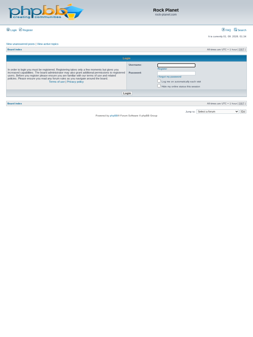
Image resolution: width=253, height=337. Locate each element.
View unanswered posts (20, 43)
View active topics (48, 43)
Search (241, 30)
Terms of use (57, 81)
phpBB (114, 115)
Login (13, 30)
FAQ (228, 30)
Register (27, 30)
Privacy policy (75, 81)
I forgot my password (169, 76)
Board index (14, 49)
